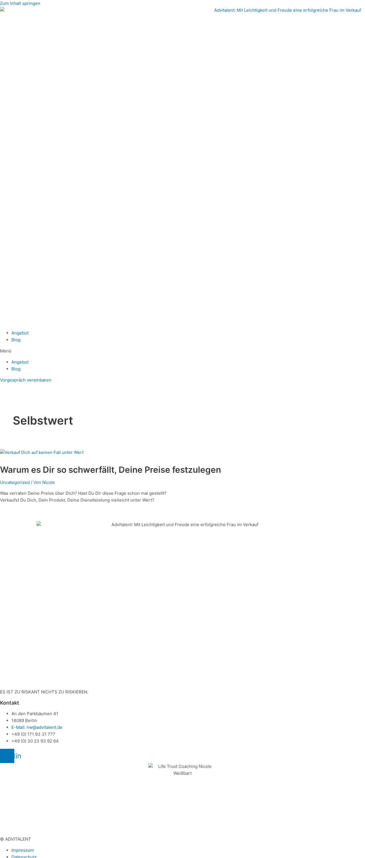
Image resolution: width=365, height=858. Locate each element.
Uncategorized (15, 482)
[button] (182, 351)
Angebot (20, 333)
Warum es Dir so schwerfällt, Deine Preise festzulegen (110, 470)
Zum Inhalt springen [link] (20, 3)
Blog (16, 339)
